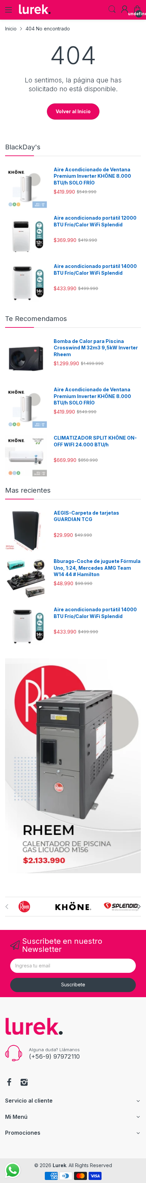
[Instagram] (24, 1083)
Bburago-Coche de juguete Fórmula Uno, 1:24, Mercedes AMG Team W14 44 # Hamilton (97, 567)
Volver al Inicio (73, 111)
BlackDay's (22, 147)
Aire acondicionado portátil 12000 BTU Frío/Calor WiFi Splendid (95, 221)
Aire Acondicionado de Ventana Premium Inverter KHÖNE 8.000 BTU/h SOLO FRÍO (92, 176)
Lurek (59, 1165)
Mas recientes (28, 490)
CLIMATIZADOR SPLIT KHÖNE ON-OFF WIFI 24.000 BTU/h (95, 441)
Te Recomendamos (36, 319)
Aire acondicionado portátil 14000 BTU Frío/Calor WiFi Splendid (95, 269)
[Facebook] (9, 1083)
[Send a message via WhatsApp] (12, 1170)
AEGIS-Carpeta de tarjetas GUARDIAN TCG (86, 516)
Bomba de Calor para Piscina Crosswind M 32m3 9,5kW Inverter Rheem (96, 347)
